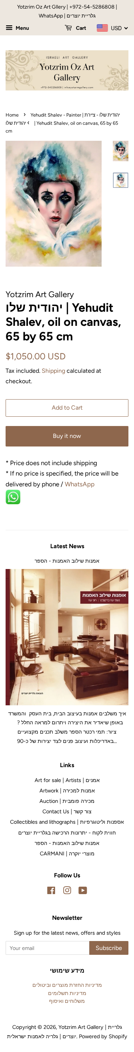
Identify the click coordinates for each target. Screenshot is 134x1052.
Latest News (67, 546)
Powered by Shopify (103, 1036)
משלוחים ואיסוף (67, 1001)
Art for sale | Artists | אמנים (67, 780)
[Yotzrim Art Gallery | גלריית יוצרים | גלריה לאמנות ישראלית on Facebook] (51, 892)
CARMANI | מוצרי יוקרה (67, 853)
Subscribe (109, 947)
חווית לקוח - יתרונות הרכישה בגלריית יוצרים (67, 832)
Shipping (53, 370)
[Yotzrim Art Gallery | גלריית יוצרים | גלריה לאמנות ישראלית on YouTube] (83, 892)
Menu (22, 28)
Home (12, 115)
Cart (80, 28)
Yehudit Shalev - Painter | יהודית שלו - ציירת (75, 115)
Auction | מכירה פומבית (67, 801)
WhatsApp (80, 484)
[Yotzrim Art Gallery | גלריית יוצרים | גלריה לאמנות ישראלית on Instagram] (67, 892)
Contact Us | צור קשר (67, 811)
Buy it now (67, 435)
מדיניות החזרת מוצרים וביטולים (67, 985)
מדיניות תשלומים (67, 993)
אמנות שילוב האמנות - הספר (67, 560)
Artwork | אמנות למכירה (67, 790)
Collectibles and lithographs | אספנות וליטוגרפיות (67, 822)
